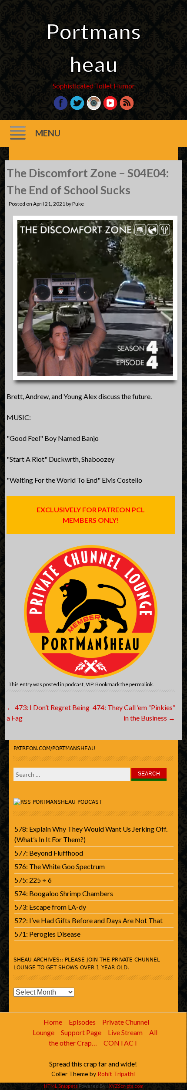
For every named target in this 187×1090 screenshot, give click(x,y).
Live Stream (125, 1032)
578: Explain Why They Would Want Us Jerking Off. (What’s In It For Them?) (90, 834)
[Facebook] (60, 108)
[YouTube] (110, 108)
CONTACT (121, 1043)
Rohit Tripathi (116, 1073)
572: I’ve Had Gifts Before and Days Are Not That (88, 920)
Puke (78, 203)
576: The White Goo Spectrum (59, 866)
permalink (141, 684)
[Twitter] (77, 108)
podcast (74, 684)
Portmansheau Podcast (67, 802)
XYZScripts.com (126, 1086)
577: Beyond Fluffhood (48, 853)
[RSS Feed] (126, 108)
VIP (89, 684)
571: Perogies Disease (47, 934)
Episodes (82, 1022)
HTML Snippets (61, 1086)
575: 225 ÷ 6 (33, 880)
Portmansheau (93, 47)
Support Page (81, 1032)
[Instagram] (93, 108)
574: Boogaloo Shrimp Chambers (63, 893)
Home (52, 1022)
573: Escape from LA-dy (50, 907)
